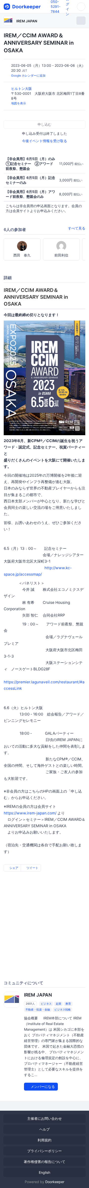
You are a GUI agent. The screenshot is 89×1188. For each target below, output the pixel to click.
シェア (13, 868)
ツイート (32, 868)
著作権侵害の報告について (44, 1162)
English (44, 1172)
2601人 (30, 1003)
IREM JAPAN (26, 21)
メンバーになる (42, 1086)
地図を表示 (18, 103)
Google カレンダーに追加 (28, 75)
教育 (68, 1003)
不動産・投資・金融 (37, 1009)
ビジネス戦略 (62, 1009)
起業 (58, 1003)
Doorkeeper (54, 1182)
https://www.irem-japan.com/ (30, 813)
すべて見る (76, 228)
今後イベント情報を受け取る (44, 141)
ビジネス (46, 1003)
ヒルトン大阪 (22, 88)
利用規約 (44, 1140)
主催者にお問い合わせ (44, 1118)
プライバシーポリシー (44, 1151)
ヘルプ (44, 1129)
